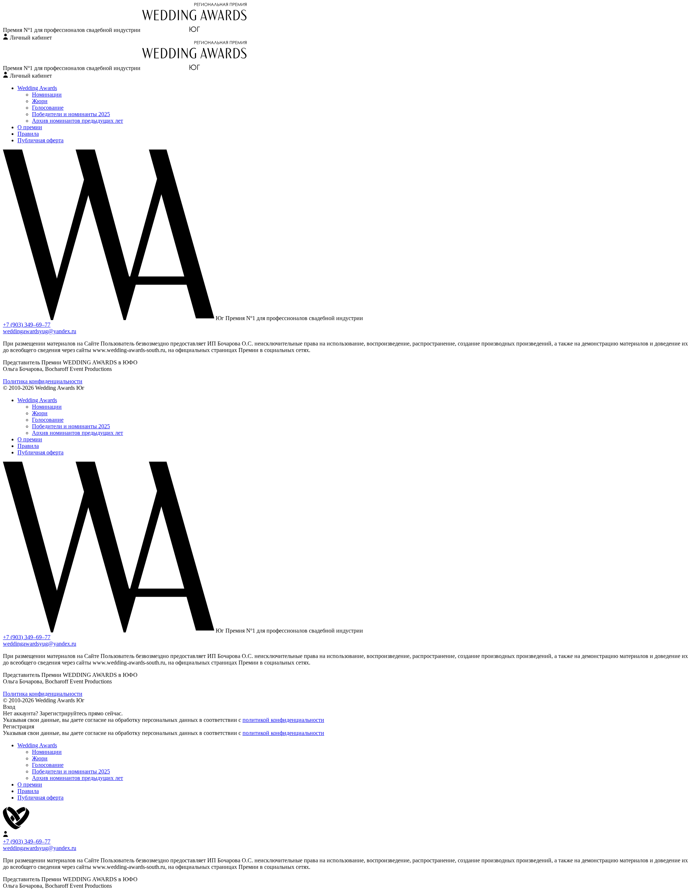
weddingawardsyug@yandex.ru (39, 331)
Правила (28, 134)
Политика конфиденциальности (42, 381)
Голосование (48, 108)
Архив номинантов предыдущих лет (77, 121)
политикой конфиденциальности (283, 720)
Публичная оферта (40, 140)
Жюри (40, 101)
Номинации (47, 94)
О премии (29, 127)
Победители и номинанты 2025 (71, 114)
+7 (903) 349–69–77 (26, 325)
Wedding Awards (37, 88)
